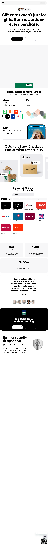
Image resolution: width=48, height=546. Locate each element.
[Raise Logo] (4, 2)
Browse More (23, 236)
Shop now (16, 38)
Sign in (42, 2)
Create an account (30, 38)
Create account (17, 327)
